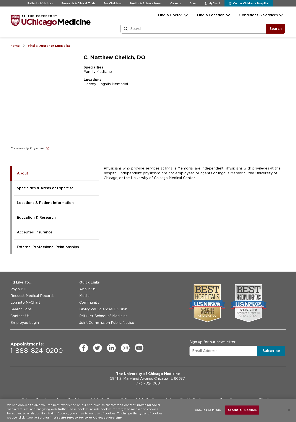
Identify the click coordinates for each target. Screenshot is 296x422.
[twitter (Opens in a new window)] (97, 348)
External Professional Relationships (48, 247)
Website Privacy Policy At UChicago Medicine (88, 417)
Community (89, 302)
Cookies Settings (208, 410)
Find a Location (210, 15)
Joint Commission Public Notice (106, 323)
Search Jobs (21, 309)
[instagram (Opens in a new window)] (125, 348)
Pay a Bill (18, 289)
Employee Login (24, 323)
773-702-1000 (148, 383)
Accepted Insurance (34, 232)
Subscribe (271, 351)
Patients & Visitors (40, 3)
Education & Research (36, 217)
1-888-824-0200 (36, 347)
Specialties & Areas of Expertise (45, 188)
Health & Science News (146, 3)
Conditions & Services (258, 15)
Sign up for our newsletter (212, 342)
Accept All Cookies (242, 410)
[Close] (289, 410)
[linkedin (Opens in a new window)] (111, 348)
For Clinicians (113, 3)
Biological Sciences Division (103, 309)
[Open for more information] (47, 148)
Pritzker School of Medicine (103, 316)
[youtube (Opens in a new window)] (139, 348)
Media (84, 296)
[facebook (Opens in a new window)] (83, 348)
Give (193, 3)
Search (276, 29)
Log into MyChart (25, 302)
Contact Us (19, 316)
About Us (87, 289)
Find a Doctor (170, 15)
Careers (175, 3)
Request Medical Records (32, 296)
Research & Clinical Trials (78, 3)
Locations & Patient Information (45, 203)
